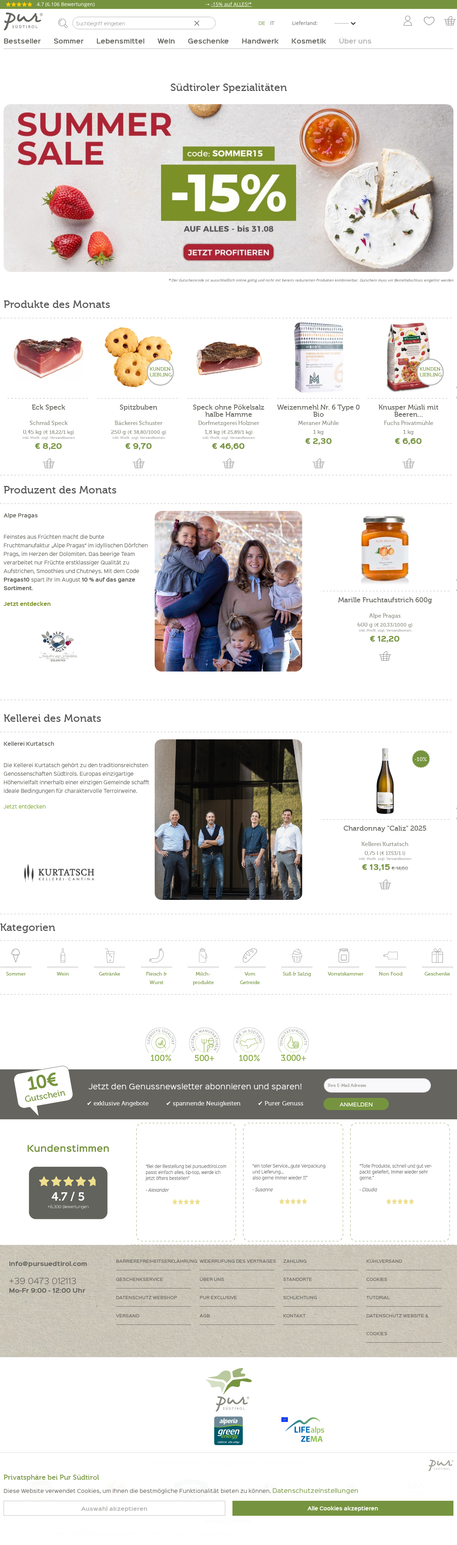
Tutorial (378, 1297)
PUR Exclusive (218, 1297)
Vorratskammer (345, 974)
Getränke (109, 974)
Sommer (16, 974)
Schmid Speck (48, 423)
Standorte (297, 1279)
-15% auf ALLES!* (231, 4)
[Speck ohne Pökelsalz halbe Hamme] (228, 357)
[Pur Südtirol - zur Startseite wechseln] (23, 21)
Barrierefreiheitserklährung (156, 1261)
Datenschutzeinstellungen (315, 1490)
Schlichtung (300, 1297)
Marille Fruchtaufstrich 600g (385, 600)
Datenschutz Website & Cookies (397, 1324)
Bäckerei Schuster (138, 423)
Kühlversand (384, 1261)
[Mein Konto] (408, 21)
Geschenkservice (139, 1279)
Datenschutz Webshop (146, 1297)
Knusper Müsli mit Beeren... (408, 411)
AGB (205, 1315)
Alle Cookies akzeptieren (342, 1508)
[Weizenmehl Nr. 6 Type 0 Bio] (318, 357)
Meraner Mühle (318, 423)
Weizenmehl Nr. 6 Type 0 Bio (318, 411)
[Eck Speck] (48, 357)
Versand (127, 1315)
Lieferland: (305, 23)
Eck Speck (48, 407)
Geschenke (437, 974)
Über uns (212, 1279)
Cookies (376, 1279)
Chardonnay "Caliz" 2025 (385, 828)
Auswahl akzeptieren (114, 1508)
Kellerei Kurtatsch (384, 844)
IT (272, 23)
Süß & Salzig (297, 974)
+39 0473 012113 (42, 1280)
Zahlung (295, 1261)
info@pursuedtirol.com (48, 1263)
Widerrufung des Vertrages (238, 1261)
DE (261, 23)
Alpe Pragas (385, 616)
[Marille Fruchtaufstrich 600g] (385, 550)
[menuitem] (407, 21)
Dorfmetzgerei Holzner (228, 423)
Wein (63, 974)
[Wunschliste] (429, 21)
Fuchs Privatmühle (408, 423)
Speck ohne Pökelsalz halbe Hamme (228, 411)
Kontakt (294, 1315)
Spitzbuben (138, 407)
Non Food (390, 974)
